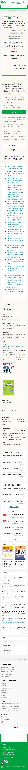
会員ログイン (18, 2)
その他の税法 (4, 697)
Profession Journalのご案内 (7, 669)
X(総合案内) (6, 717)
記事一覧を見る (14, 506)
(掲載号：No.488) (16, 16)
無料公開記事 (7, 653)
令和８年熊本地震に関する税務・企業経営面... (11, 703)
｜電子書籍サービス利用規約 (8, 754)
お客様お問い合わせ (5, 676)
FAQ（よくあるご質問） (6, 674)
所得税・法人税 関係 (6, 688)
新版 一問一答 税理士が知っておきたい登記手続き (14, 343)
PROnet (3, 10)
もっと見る (14, 480)
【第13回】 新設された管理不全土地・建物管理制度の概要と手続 (15, 241)
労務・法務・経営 (22, 10)
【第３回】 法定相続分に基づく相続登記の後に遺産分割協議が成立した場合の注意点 (15, 180)
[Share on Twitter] (2, 764)
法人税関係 (3, 685)
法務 (22, 33)
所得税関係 (3, 683)
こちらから (12, 38)
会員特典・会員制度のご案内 (7, 667)
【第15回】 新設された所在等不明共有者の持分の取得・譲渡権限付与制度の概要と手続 (15, 254)
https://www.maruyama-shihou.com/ (10, 319)
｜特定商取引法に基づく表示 (8, 752)
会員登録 (13, 2)
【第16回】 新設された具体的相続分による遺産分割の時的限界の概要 (15, 261)
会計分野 (3, 695)
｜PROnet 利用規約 (6, 747)
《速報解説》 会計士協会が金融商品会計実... (11, 706)
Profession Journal (11, 10)
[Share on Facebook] (2, 761)
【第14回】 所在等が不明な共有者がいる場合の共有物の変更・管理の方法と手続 (15, 248)
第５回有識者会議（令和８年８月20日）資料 (14, 622)
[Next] (26, 556)
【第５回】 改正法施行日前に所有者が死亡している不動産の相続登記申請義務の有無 (15, 192)
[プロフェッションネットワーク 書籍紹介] (8, 378)
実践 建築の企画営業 (20, 562)
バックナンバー (7, 648)
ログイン (14, 112)
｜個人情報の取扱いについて (8, 749)
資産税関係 (3, 690)
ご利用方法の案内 (6, 664)
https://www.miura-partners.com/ (9, 414)
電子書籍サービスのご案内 (7, 672)
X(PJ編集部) (6, 719)
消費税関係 (3, 692)
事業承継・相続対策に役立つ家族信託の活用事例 (13, 346)
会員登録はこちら (14, 146)
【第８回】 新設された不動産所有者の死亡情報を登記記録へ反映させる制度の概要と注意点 (15, 208)
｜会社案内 (4, 744)
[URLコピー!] (2, 768)
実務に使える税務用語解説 (8, 681)
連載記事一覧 (7, 650)
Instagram (5, 722)
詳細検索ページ (7, 645)
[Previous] (2, 556)
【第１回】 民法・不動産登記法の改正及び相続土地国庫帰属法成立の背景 (15, 169)
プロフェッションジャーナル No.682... (9, 711)
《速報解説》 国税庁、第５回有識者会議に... (11, 708)
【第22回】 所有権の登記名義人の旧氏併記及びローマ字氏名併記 (15, 292)
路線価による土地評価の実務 (7, 562)
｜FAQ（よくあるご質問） (8, 757)
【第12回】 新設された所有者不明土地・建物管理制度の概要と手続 (15, 234)
